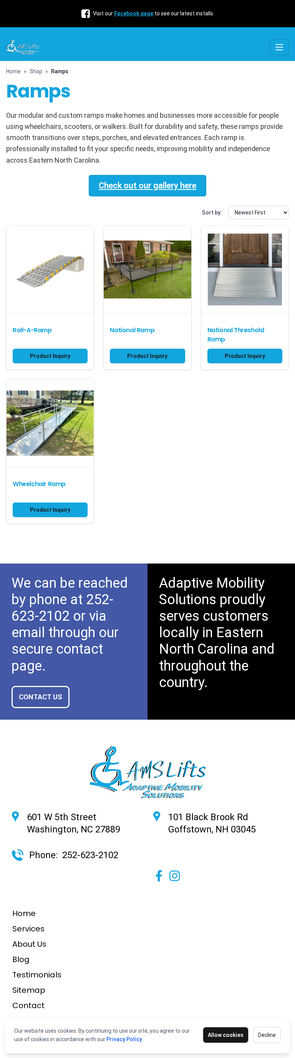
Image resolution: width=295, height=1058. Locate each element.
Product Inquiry (50, 356)
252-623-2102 (62, 608)
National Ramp (132, 330)
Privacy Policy (124, 1039)
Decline (267, 1035)
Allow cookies (226, 1035)
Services (28, 929)
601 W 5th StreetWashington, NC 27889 (73, 823)
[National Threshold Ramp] (244, 269)
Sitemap (28, 990)
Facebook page (134, 13)
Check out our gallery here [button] (147, 185)
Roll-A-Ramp (32, 330)
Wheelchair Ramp (39, 484)
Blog (21, 959)
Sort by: (212, 212)
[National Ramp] (147, 269)
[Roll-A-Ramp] (50, 269)
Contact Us (40, 697)
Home (13, 71)
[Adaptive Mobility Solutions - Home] (24, 47)
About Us (29, 944)
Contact (28, 1005)
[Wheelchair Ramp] (50, 422)
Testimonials (36, 975)
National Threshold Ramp (235, 335)
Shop (36, 71)
